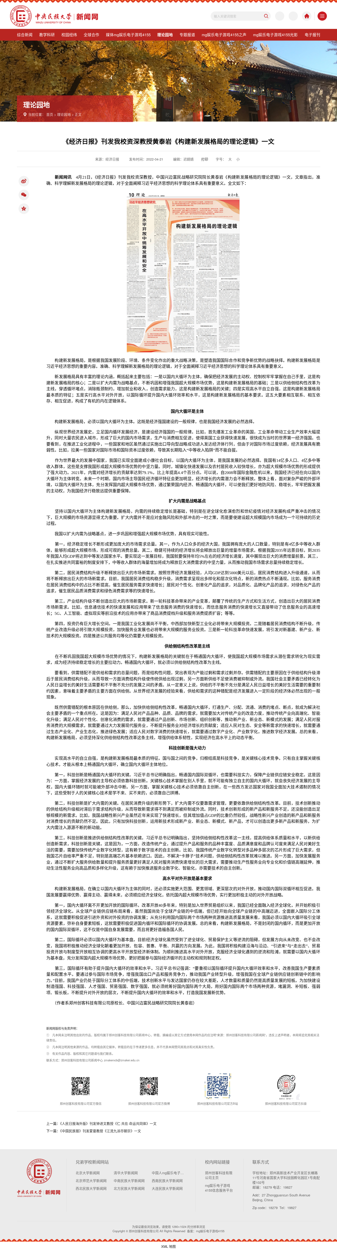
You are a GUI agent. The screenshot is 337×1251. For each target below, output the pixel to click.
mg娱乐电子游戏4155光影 (275, 34)
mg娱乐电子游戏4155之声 (224, 34)
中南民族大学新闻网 (129, 1180)
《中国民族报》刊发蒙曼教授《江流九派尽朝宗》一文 (100, 1130)
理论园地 (165, 34)
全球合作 (91, 34)
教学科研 (47, 34)
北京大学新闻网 (88, 1172)
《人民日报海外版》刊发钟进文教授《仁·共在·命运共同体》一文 (108, 1123)
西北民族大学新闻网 (91, 1188)
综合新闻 (25, 34)
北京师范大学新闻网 (91, 1180)
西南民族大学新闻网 (167, 1180)
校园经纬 (69, 34)
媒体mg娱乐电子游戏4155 (128, 34)
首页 (49, 114)
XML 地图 (168, 1246)
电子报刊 (312, 34)
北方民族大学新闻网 (129, 1188)
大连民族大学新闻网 (167, 1188)
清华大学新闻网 (126, 1172)
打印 (204, 159)
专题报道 (187, 34)
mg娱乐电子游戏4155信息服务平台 (219, 1188)
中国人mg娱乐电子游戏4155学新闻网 (169, 1172)
